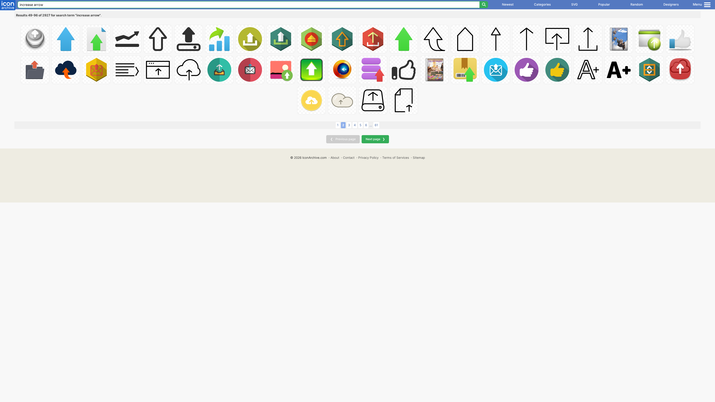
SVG (574, 4)
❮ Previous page (343, 139)
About (335, 157)
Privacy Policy (368, 157)
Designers (671, 4)
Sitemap (419, 157)
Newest (508, 4)
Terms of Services (395, 157)
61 (376, 125)
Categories (542, 4)
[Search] (483, 4)
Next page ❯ (375, 139)
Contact (349, 157)
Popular (604, 4)
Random (636, 4)
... (370, 125)
